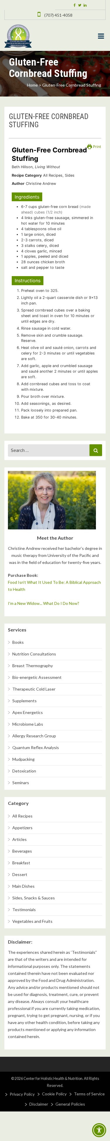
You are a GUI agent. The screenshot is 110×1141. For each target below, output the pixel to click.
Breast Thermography (32, 665)
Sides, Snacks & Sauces (33, 897)
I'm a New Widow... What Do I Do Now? (43, 603)
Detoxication (24, 770)
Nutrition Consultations (34, 653)
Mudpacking (23, 759)
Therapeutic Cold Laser (33, 688)
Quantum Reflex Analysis (35, 747)
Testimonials (24, 909)
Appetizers (22, 827)
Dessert (19, 874)
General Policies (70, 1104)
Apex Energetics (27, 712)
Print (96, 146)
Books (18, 642)
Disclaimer (38, 1104)
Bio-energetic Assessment (37, 677)
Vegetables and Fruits (32, 921)
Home (32, 84)
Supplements (24, 700)
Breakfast (21, 862)
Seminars (20, 782)
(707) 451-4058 (57, 15)
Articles (19, 839)
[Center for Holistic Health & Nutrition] (18, 35)
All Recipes (22, 815)
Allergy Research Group (34, 735)
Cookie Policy (54, 1093)
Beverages (22, 851)
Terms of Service (89, 1093)
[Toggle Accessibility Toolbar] (99, 1130)
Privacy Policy (22, 1094)
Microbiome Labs (27, 724)
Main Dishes (23, 886)
